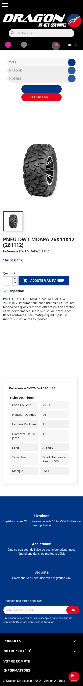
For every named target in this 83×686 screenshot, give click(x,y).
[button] (74, 677)
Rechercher (39, 97)
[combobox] (41, 62)
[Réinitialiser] (41, 89)
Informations (16, 670)
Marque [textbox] (15, 70)
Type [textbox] (12, 62)
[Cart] (56, 46)
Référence (10, 251)
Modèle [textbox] (15, 78)
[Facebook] (24, 45)
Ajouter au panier (43, 280)
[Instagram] (8, 45)
